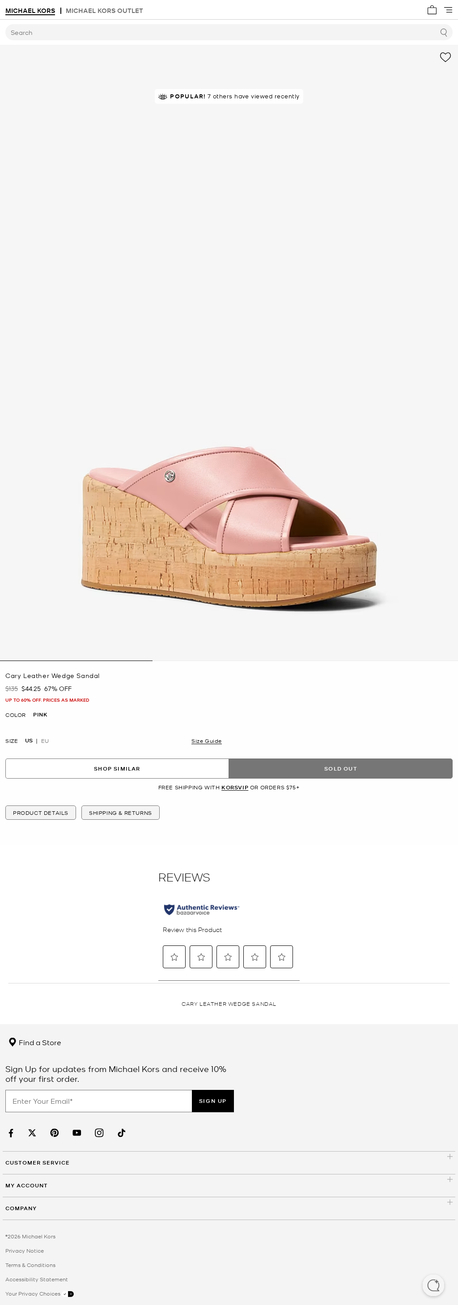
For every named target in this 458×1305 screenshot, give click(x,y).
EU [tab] (45, 740)
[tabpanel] (229, 353)
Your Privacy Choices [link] (33, 1293)
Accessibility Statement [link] (36, 1279)
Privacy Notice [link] (24, 1250)
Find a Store (39, 1042)
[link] (9, 1133)
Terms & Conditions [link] (30, 1264)
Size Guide (206, 740)
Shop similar (117, 768)
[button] (433, 1286)
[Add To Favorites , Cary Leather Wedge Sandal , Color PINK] (445, 57)
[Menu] (448, 9)
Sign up (213, 1101)
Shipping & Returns (120, 812)
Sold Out (340, 768)
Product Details (40, 812)
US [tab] (29, 740)
